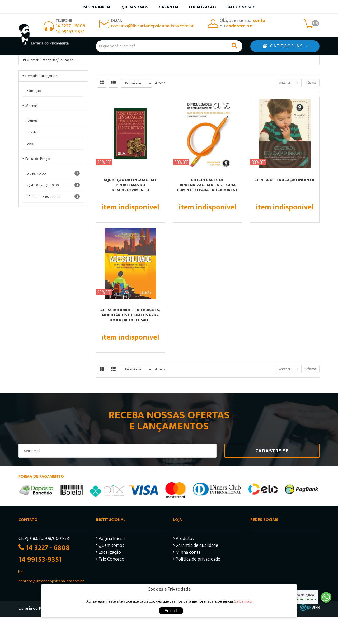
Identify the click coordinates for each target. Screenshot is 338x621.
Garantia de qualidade (196, 546)
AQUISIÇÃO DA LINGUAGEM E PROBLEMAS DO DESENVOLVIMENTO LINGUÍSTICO (130, 187)
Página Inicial (111, 539)
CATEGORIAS (286, 46)
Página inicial (97, 7)
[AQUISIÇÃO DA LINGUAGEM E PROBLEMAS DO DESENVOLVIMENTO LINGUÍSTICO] (130, 134)
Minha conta (187, 553)
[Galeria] (101, 83)
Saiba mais (243, 601)
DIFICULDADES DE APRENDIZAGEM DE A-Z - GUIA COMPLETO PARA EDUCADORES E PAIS (207, 187)
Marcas (31, 105)
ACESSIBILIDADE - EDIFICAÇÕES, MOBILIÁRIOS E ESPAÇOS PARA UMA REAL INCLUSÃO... (130, 314)
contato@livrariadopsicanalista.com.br (152, 26)
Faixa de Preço (37, 158)
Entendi (171, 610)
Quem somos (134, 7)
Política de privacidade (197, 560)
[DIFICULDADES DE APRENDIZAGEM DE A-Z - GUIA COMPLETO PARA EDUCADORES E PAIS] (207, 134)
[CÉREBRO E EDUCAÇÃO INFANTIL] (284, 134)
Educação (66, 60)
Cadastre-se (272, 450)
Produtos (184, 539)
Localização (202, 7)
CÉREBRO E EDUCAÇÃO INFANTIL (284, 179)
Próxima (310, 82)
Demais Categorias (42, 60)
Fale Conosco (241, 7)
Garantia (169, 7)
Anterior (284, 82)
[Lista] (113, 83)
